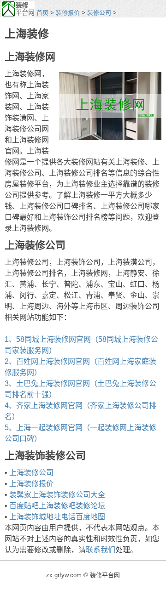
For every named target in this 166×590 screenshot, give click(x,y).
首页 (42, 12)
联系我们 (100, 550)
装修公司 (99, 12)
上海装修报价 (31, 484)
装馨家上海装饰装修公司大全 (57, 495)
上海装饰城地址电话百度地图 (57, 517)
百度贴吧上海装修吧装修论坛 (57, 506)
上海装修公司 (31, 473)
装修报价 (68, 12)
